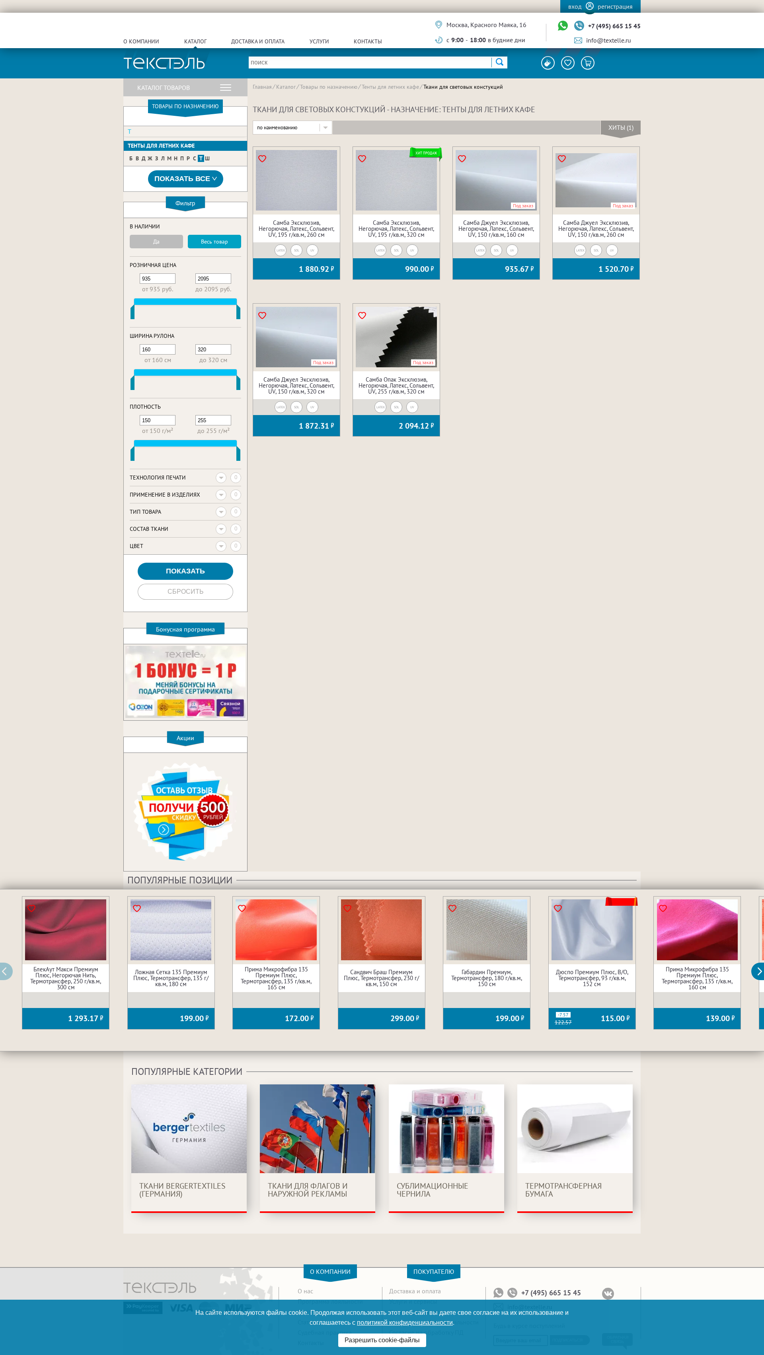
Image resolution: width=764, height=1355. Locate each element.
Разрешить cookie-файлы (382, 1340)
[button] (762, 971)
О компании (141, 41)
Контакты (368, 41)
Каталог (195, 41)
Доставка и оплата (258, 41)
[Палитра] (548, 63)
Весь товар (214, 241)
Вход (575, 6)
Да (156, 241)
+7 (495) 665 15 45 (614, 26)
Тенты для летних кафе (161, 145)
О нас (305, 1291)
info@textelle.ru (608, 40)
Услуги (319, 41)
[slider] (132, 313)
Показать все (182, 179)
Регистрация (615, 6)
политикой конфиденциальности (405, 1322)
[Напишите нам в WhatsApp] (563, 26)
